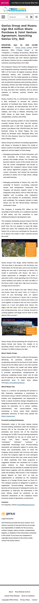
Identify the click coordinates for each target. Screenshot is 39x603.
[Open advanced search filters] (31, 17)
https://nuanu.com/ (8, 416)
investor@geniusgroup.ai (26, 505)
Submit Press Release (12, 596)
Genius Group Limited (23, 47)
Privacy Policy (25, 600)
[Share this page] (36, 17)
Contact (34, 600)
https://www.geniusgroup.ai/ (15, 383)
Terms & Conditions (28, 596)
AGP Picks (4, 3)
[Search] (27, 17)
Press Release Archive (22, 592)
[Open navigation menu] (3, 17)
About (11, 592)
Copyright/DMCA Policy (10, 600)
